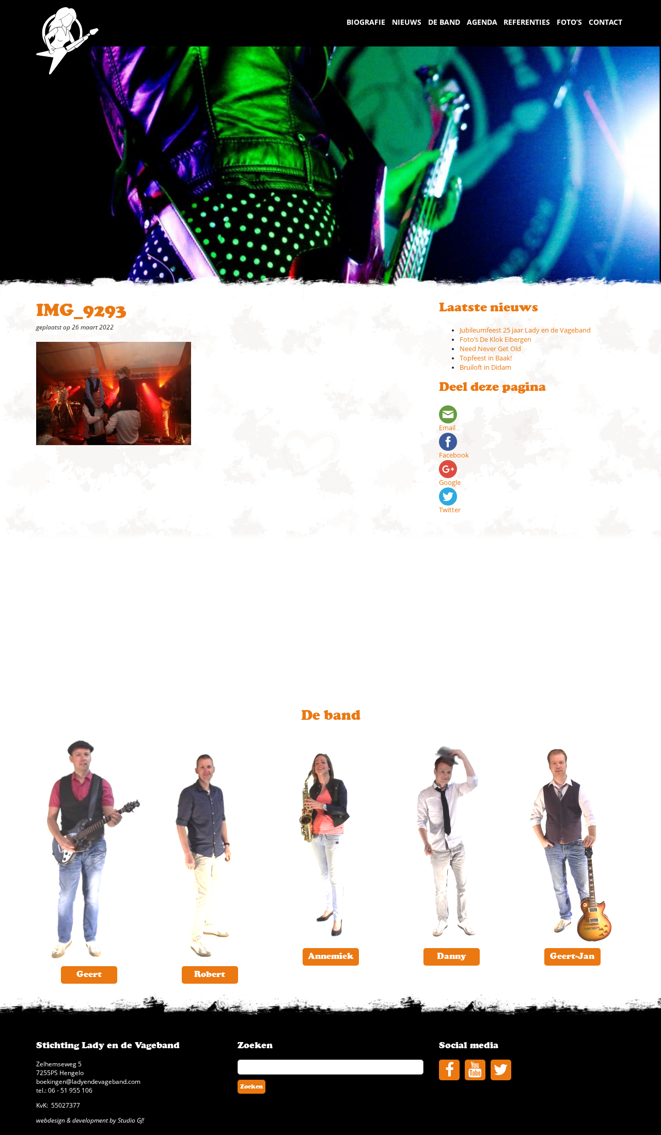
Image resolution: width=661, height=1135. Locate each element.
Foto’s (569, 22)
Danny (451, 956)
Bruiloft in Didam (485, 367)
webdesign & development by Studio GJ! (90, 1120)
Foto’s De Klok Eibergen (495, 339)
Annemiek (330, 956)
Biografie (366, 22)
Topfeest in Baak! (486, 358)
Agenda (482, 22)
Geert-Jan (572, 956)
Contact (605, 22)
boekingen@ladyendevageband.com (88, 1081)
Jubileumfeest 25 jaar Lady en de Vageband (525, 330)
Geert (89, 974)
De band (444, 22)
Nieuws (406, 22)
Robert (209, 974)
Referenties (526, 22)
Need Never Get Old (490, 348)
